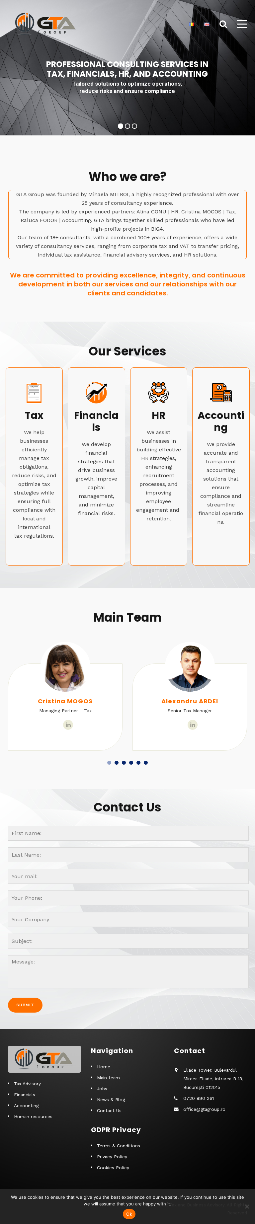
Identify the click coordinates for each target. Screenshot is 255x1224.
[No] (246, 1206)
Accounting (26, 1105)
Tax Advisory (27, 1083)
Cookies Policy (113, 1167)
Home (103, 1066)
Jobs (102, 1088)
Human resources (33, 1116)
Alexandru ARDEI (189, 701)
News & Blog (111, 1099)
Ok (129, 1214)
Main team (108, 1077)
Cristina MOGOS (65, 701)
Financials (24, 1094)
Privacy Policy (112, 1156)
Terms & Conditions (118, 1145)
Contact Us (109, 1110)
